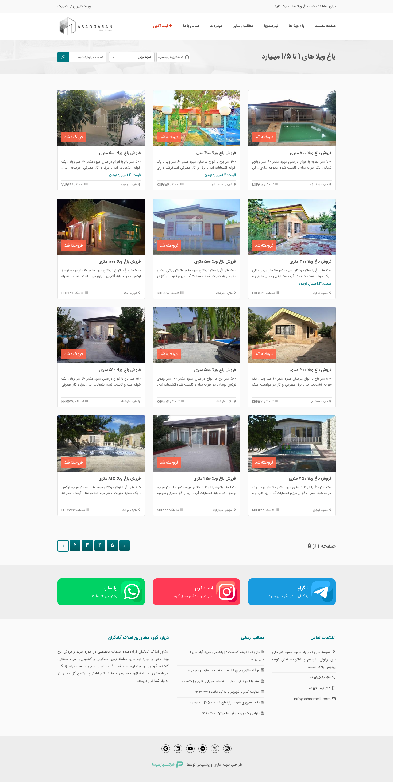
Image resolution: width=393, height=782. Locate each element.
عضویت (63, 6)
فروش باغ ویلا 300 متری (311, 261)
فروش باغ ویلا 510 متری (120, 370)
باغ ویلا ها (296, 26)
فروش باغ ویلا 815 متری (119, 478)
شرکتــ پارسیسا (163, 765)
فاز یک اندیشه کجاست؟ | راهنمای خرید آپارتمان (226, 652)
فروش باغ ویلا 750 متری (310, 478)
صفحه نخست (325, 26)
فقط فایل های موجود (170, 57)
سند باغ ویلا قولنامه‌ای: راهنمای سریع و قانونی (228, 681)
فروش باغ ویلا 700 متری (311, 153)
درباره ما (216, 26)
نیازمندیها (271, 26)
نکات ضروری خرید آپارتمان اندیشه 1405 (232, 703)
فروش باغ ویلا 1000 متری (119, 261)
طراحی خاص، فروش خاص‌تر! (239, 713)
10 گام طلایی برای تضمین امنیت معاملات (231, 671)
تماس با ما (191, 26)
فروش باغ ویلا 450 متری (214, 478)
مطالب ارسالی (243, 26)
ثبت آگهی (161, 26)
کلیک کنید (281, 6)
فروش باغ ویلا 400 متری (215, 153)
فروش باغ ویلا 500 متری (120, 153)
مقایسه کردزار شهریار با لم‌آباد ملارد (236, 692)
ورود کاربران (82, 6)
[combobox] (132, 57)
